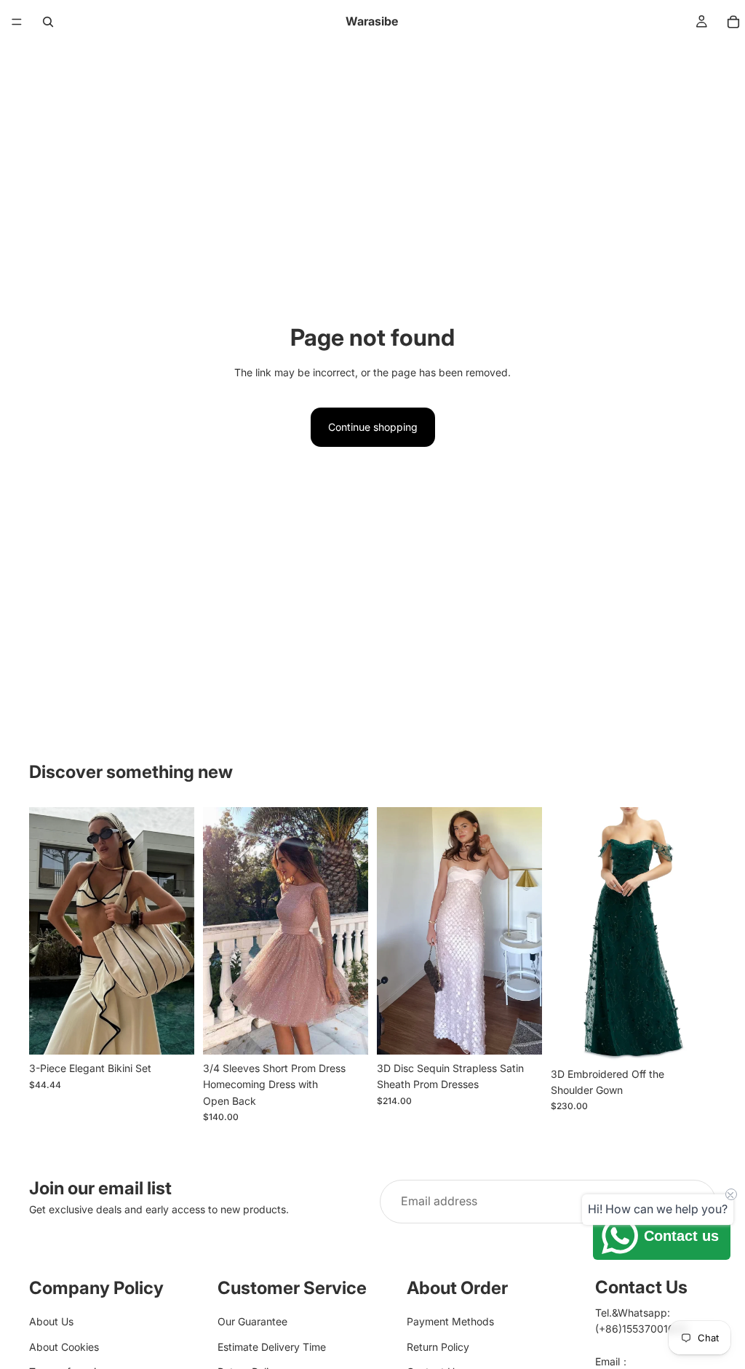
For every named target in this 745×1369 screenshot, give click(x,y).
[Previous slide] (45, 931)
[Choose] (172, 1032)
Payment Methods (450, 1321)
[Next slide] (178, 931)
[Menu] (16, 22)
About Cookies (64, 1346)
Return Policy (438, 1346)
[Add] (519, 1032)
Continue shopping (373, 427)
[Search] (48, 22)
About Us (51, 1321)
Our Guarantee (252, 1321)
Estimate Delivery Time (272, 1346)
